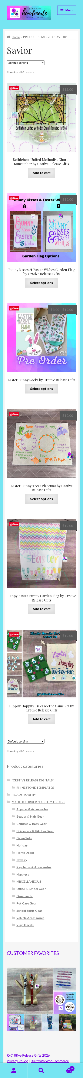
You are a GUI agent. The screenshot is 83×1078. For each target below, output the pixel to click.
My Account (14, 1070)
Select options (41, 283)
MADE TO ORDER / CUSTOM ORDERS (38, 802)
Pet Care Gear (26, 903)
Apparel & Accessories (32, 809)
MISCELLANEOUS (28, 881)
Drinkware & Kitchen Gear (35, 831)
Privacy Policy (17, 1061)
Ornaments (24, 896)
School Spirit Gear (29, 910)
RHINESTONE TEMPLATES (35, 787)
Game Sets (24, 838)
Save (16, 88)
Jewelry (21, 860)
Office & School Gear (31, 889)
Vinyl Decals (25, 925)
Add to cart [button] (42, 173)
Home (16, 37)
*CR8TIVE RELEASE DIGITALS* (33, 780)
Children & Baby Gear (31, 824)
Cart (64, 1067)
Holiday (21, 845)
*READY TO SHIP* (24, 794)
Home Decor (25, 852)
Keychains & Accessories (33, 867)
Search (41, 1070)
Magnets (22, 874)
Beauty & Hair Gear (30, 816)
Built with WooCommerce (50, 1061)
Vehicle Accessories (30, 918)
